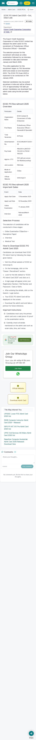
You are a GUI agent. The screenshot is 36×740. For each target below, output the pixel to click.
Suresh (8, 23)
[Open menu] (33, 3)
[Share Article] (31, 733)
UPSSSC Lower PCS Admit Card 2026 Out (16, 415)
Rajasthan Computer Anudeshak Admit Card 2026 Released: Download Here (16, 441)
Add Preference (25, 340)
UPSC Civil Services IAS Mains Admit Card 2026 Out (17, 434)
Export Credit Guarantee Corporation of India (17, 30)
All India (29, 21)
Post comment (27, 466)
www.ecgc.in (21, 178)
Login (27, 3)
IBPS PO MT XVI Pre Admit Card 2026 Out (16, 428)
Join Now (18, 368)
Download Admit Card (18, 400)
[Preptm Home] (3, 3)
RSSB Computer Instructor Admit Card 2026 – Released (16, 421)
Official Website (18, 388)
